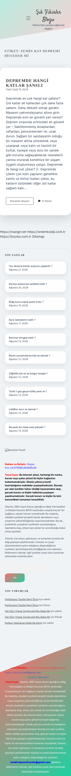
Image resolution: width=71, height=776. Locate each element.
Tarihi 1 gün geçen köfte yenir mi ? (28, 391)
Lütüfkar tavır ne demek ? (23, 409)
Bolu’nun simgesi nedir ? (22, 337)
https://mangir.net (13, 232)
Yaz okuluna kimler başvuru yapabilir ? (30, 266)
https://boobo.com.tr (15, 236)
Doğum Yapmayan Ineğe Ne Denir (23, 622)
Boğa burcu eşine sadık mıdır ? (26, 301)
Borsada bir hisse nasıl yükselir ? (27, 427)
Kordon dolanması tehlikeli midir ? (28, 283)
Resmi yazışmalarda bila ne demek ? (29, 355)
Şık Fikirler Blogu (48, 16)
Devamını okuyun (22, 202)
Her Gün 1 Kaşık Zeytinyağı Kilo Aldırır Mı (27, 611)
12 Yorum (47, 200)
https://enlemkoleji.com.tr (46, 232)
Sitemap (38, 236)
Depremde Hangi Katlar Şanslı (27, 83)
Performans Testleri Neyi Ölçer (21, 599)
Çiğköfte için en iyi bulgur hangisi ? (28, 373)
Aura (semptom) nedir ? (22, 319)
